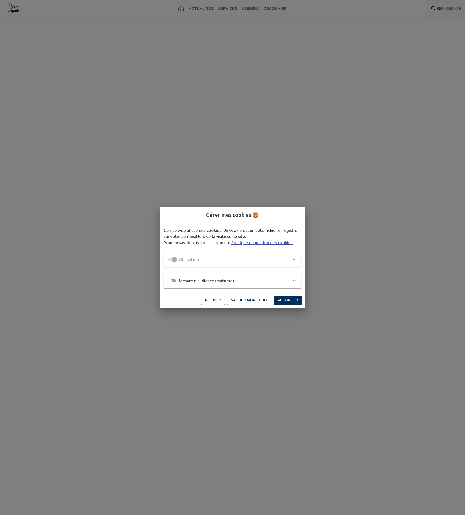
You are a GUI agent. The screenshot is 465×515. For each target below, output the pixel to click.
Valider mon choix (249, 300)
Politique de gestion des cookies (262, 242)
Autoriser (288, 300)
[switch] (169, 280)
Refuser (213, 300)
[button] (232, 259)
